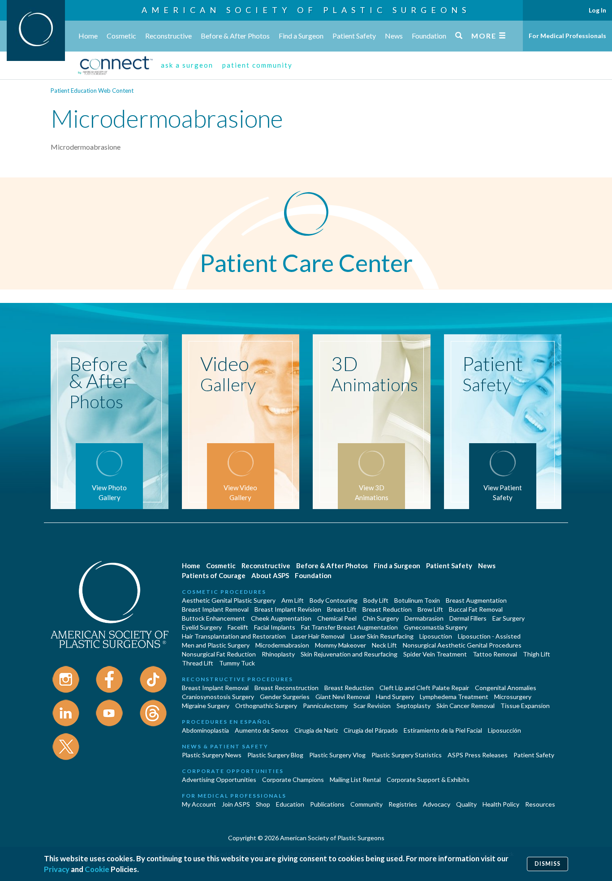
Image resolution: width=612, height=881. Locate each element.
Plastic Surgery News (211, 755)
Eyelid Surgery (202, 627)
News (394, 35)
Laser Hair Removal (318, 636)
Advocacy (436, 804)
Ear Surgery (508, 618)
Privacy (56, 869)
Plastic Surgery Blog (275, 755)
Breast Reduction (387, 609)
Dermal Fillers (468, 618)
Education (290, 804)
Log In (597, 10)
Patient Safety (354, 35)
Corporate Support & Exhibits (428, 779)
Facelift (238, 627)
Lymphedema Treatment (454, 696)
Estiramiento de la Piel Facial (443, 730)
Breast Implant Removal (215, 609)
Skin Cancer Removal (465, 705)
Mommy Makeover (340, 645)
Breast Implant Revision (287, 609)
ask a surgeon (187, 65)
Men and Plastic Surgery (216, 645)
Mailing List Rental (355, 779)
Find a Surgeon (301, 35)
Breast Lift (342, 609)
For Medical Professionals (567, 35)
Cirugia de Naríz (316, 730)
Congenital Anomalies (505, 687)
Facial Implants (274, 627)
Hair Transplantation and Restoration (234, 636)
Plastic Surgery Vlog (337, 755)
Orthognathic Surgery (266, 705)
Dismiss (547, 863)
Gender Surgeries (285, 696)
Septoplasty (414, 705)
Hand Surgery (395, 696)
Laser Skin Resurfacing (382, 636)
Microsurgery (512, 696)
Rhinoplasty (278, 654)
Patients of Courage (214, 575)
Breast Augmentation (476, 600)
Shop (263, 804)
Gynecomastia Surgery (435, 627)
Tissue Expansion (525, 705)
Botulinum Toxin (417, 600)
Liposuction (435, 636)
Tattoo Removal (495, 654)
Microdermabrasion (282, 645)
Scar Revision (372, 705)
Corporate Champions (293, 779)
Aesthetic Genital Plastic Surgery (229, 600)
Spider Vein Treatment (435, 654)
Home (88, 35)
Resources (540, 804)
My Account (199, 804)
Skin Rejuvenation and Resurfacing (349, 654)
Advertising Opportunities (219, 779)
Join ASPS (236, 804)
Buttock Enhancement (213, 618)
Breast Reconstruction (286, 687)
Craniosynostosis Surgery (218, 696)
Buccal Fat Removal (476, 609)
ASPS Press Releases (478, 755)
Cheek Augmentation (281, 618)
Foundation (429, 35)
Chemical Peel (337, 618)
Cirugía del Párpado (371, 730)
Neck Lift (384, 645)
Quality (466, 804)
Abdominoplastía (205, 730)
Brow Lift (430, 609)
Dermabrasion (424, 618)
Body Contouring (334, 600)
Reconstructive (168, 35)
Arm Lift (292, 600)
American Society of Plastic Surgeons (306, 10)
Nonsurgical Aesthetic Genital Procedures (462, 645)
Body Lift (375, 600)
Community (366, 804)
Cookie (97, 869)
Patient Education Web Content (92, 90)
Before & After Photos (235, 35)
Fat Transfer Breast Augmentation (349, 627)
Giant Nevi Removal (342, 696)
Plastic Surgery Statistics (406, 755)
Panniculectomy (325, 705)
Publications (327, 804)
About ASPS (270, 575)
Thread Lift (197, 663)
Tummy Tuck (237, 663)
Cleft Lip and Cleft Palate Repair (424, 687)
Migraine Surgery (205, 705)
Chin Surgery (380, 618)
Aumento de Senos (262, 730)
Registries (402, 804)
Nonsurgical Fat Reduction (219, 654)
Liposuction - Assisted (489, 636)
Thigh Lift (536, 654)
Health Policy (501, 804)
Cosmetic (121, 35)
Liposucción (504, 730)
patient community (257, 65)
